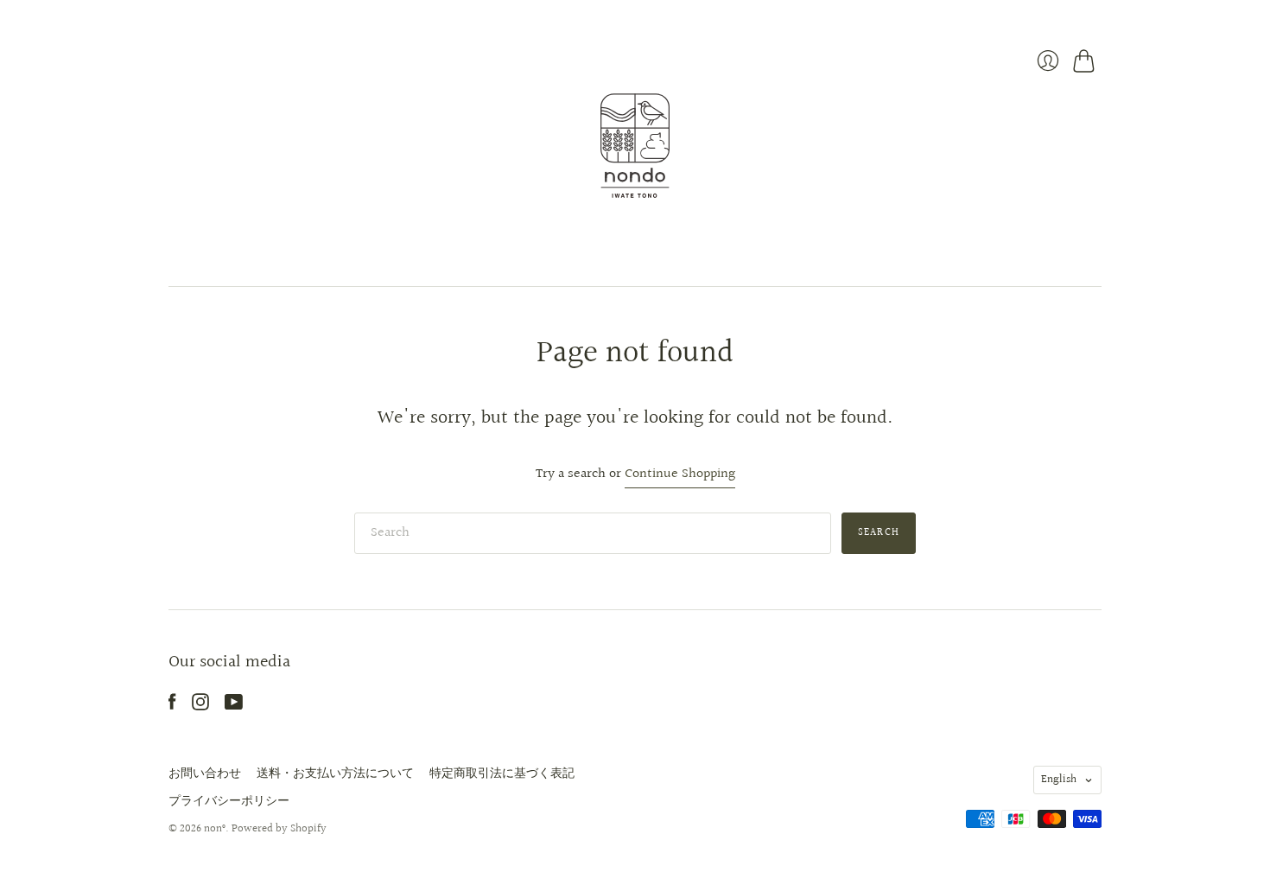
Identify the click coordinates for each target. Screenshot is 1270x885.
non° (214, 828)
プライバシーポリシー (228, 801)
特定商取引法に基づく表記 (502, 773)
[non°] (635, 145)
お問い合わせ (204, 773)
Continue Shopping (680, 475)
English (1058, 779)
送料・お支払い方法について (335, 773)
